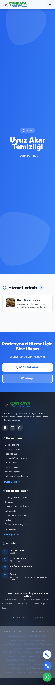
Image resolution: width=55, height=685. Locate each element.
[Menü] (50, 4)
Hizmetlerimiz (22, 604)
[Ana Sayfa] (14, 4)
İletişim (5, 608)
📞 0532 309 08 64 (27, 367)
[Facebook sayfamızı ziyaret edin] (5, 428)
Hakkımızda (7, 604)
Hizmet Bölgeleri (40, 604)
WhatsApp (27, 378)
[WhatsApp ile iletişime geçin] (20, 428)
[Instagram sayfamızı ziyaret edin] (12, 428)
